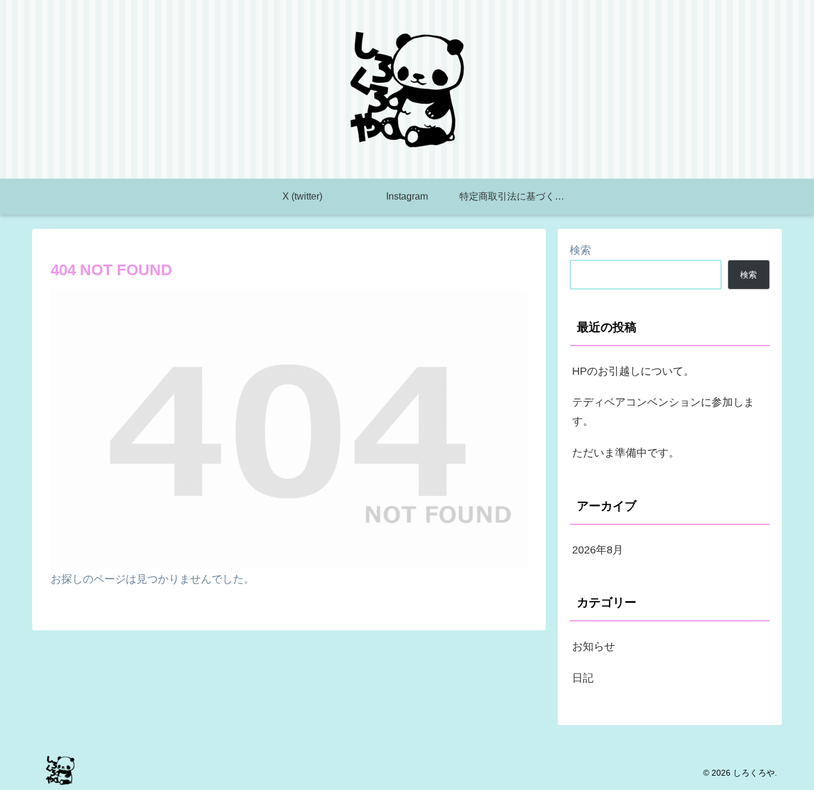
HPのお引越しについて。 (633, 371)
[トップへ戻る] (796, 772)
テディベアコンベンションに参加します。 (663, 411)
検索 (580, 250)
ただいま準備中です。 (625, 453)
